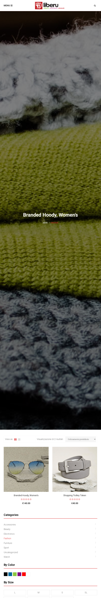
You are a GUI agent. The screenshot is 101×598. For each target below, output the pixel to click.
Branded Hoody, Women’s (26, 495)
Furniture (8, 543)
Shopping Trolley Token (74, 495)
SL (86, 592)
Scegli (20, 511)
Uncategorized (11, 552)
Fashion (7, 538)
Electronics (9, 534)
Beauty (7, 529)
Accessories (10, 524)
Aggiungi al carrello (69, 511)
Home (45, 223)
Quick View (46, 511)
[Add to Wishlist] (40, 511)
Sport (6, 547)
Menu (7, 5)
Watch (7, 557)
